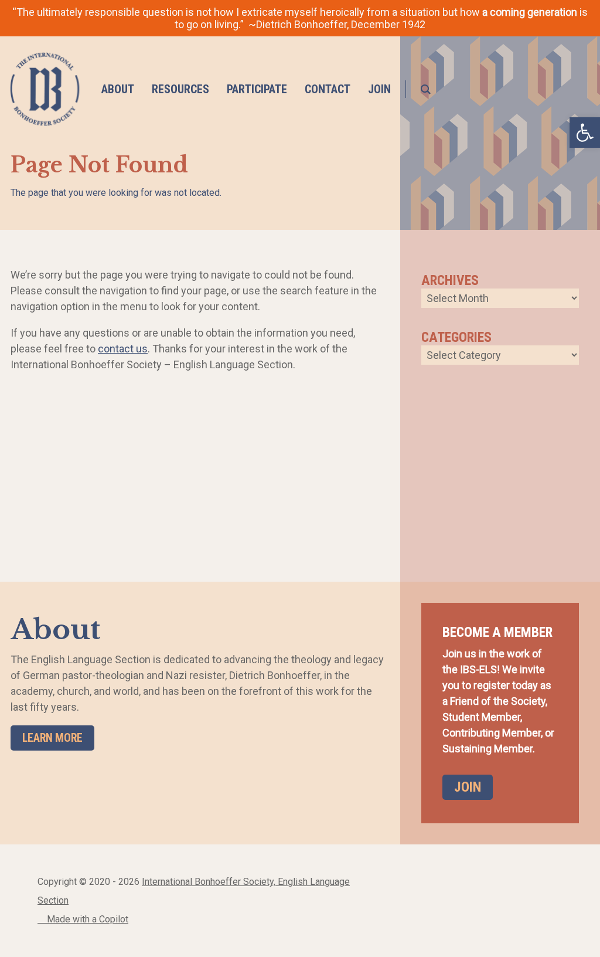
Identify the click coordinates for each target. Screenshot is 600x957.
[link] (45, 89)
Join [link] (467, 787)
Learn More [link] (52, 738)
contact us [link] (123, 348)
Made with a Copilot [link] (86, 919)
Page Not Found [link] (99, 165)
